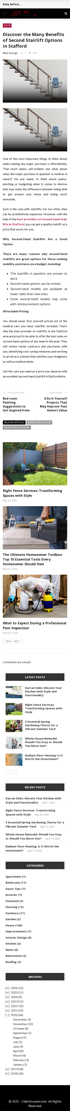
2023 (14, 1001)
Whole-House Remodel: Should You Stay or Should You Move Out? (43, 742)
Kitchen (11, 943)
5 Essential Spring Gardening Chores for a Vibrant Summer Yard (41, 725)
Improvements (16, 931)
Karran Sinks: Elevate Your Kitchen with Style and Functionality (43, 691)
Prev (8, 641)
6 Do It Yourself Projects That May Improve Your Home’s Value (53, 404)
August (17, 1037)
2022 (14, 1006)
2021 (14, 1010)
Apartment (13, 876)
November (20, 1024)
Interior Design (16, 937)
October (18, 1028)
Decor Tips (13, 889)
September (20, 1033)
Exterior (11, 895)
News (9, 950)
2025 (14, 992)
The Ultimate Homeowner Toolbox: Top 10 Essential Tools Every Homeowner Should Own (33, 559)
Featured (12, 901)
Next (17, 641)
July (15, 1042)
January (18, 1064)
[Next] (15, 772)
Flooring (11, 907)
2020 (14, 1015)
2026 (14, 988)
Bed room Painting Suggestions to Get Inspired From (16, 404)
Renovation (14, 956)
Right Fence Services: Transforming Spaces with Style (43, 708)
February (19, 1060)
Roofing (11, 962)
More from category (16, 427)
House (7, 25)
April (16, 1051)
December (20, 1019)
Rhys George (10, 53)
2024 (14, 997)
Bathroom (13, 882)
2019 (14, 1069)
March (17, 1055)
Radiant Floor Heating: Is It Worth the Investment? (44, 757)
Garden (11, 919)
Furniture (12, 913)
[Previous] (8, 772)
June (16, 1046)
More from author (39, 422)
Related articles (14, 422)
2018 (14, 1073)
